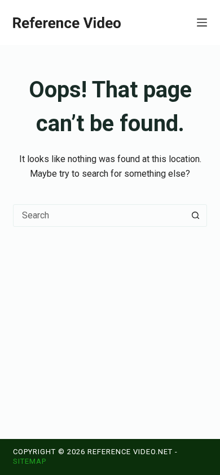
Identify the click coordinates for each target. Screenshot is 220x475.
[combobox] (99, 215)
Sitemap (29, 461)
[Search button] (195, 215)
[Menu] (202, 22)
